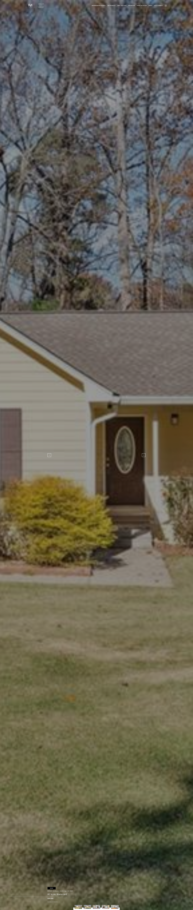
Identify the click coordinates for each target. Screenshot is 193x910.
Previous (49, 455)
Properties (131, 5)
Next (144, 455)
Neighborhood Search (98, 5)
